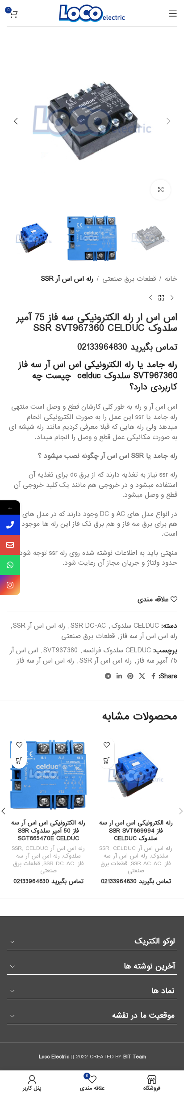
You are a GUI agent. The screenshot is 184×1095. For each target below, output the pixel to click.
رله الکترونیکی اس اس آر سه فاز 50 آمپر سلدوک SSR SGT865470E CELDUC (48, 830)
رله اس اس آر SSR (67, 279)
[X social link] (142, 676)
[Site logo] (92, 13)
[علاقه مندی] (106, 745)
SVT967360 (60, 650)
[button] (168, 121)
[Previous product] (172, 298)
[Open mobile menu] (173, 13)
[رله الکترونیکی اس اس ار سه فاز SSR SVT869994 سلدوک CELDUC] (135, 774)
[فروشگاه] (161, 298)
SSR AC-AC (146, 863)
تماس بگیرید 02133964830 (127, 347)
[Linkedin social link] (119, 676)
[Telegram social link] (108, 676)
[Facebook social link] (153, 676)
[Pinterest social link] (130, 676)
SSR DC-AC (88, 626)
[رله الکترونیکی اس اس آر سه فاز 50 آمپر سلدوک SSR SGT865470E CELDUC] (48, 774)
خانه (171, 279)
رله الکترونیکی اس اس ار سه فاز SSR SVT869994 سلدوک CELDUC (136, 830)
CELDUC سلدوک (135, 626)
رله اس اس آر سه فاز (148, 636)
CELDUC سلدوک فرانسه (117, 650)
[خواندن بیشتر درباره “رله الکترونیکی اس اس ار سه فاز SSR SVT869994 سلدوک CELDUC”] (106, 761)
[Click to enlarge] (161, 190)
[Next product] (150, 298)
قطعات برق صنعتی (129, 279)
